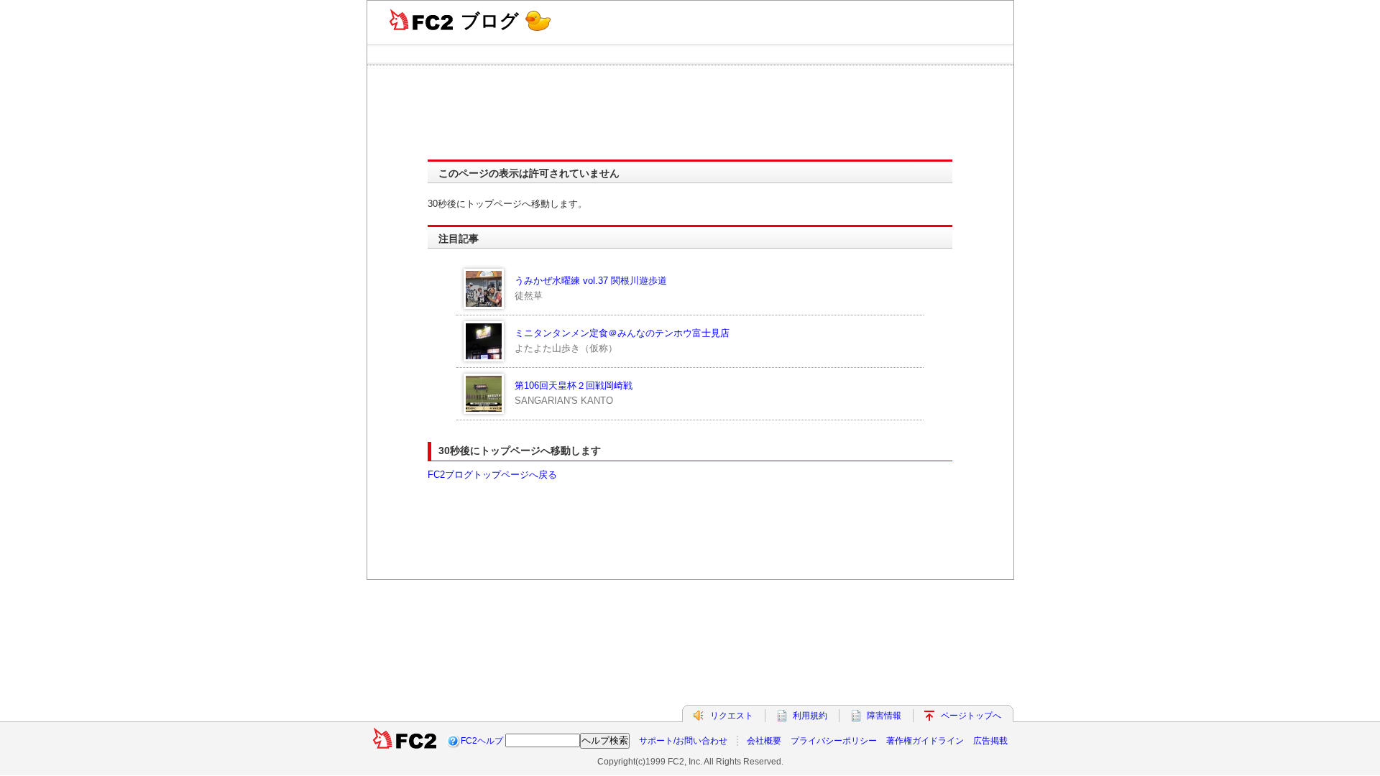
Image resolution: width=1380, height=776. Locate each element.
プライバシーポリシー (834, 741)
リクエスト (731, 716)
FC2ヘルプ (482, 741)
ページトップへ (971, 716)
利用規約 (810, 716)
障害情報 (884, 716)
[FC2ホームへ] (404, 741)
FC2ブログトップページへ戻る (492, 474)
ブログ (490, 21)
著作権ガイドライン (925, 741)
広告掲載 (990, 741)
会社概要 (764, 741)
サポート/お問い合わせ (683, 741)
